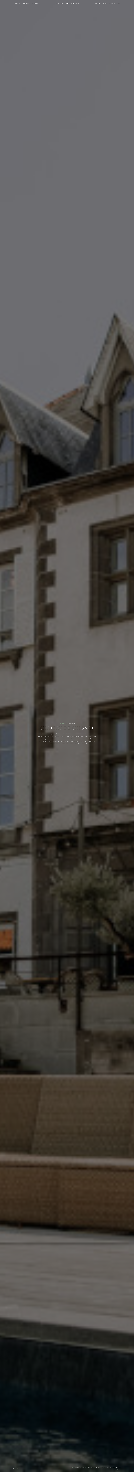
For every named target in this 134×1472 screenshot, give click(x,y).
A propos (112, 3)
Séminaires (35, 3)
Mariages (26, 3)
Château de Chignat (67, 3)
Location (17, 3)
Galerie (97, 3)
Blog (105, 3)
